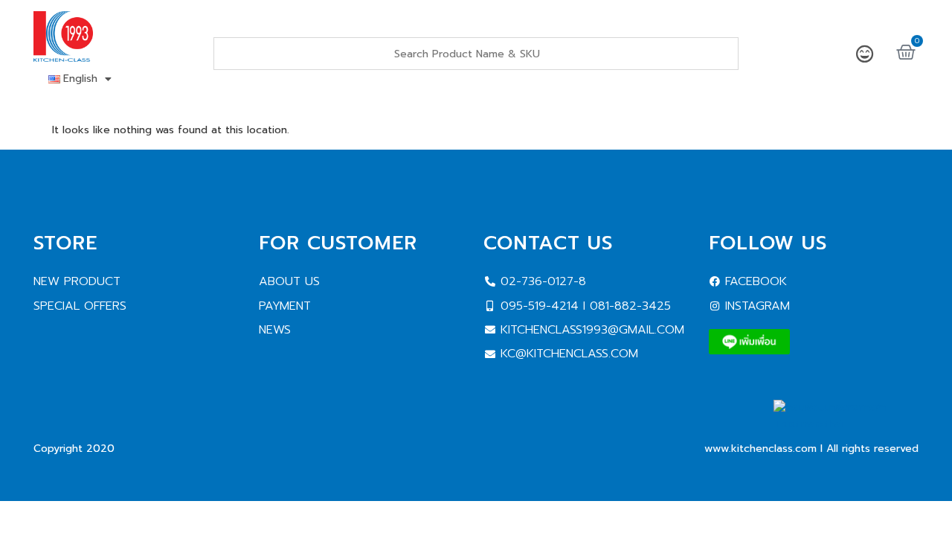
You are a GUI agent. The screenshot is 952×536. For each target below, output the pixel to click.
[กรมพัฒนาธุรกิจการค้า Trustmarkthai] (846, 424)
